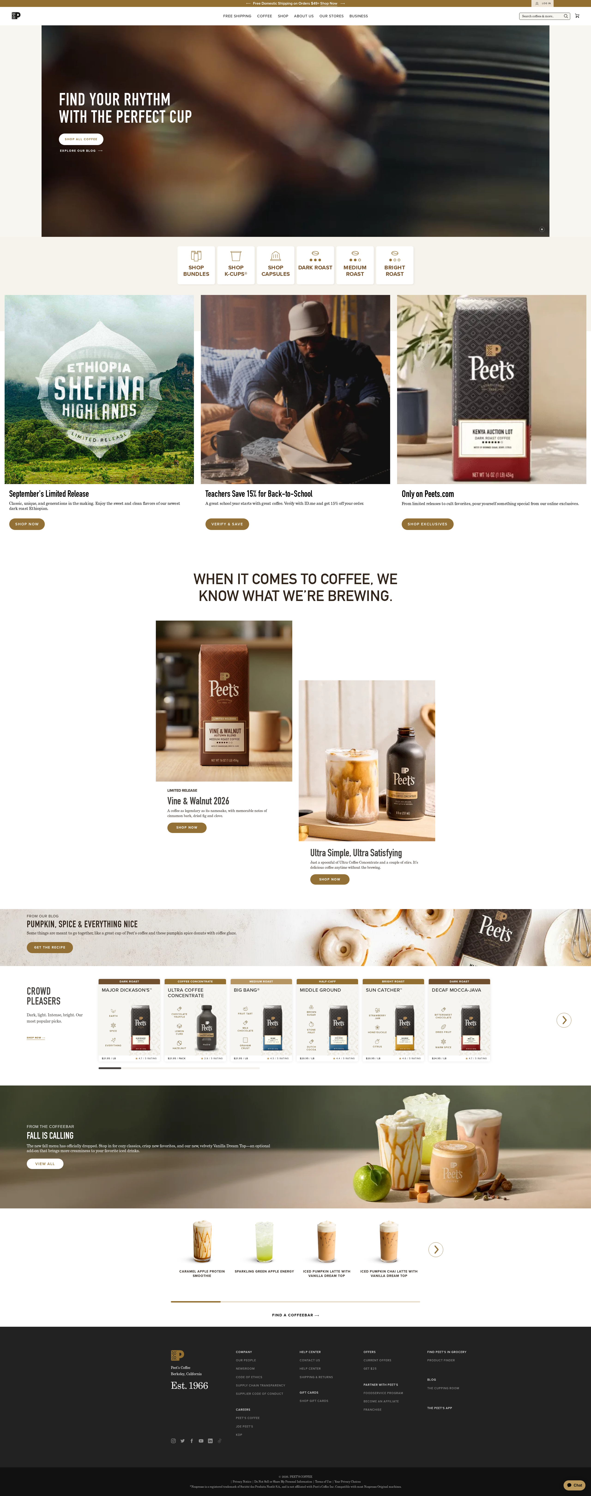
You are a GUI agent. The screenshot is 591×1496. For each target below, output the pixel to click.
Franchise (373, 1409)
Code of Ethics (249, 1377)
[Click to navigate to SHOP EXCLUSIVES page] (491, 389)
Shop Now (328, 3)
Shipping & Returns (316, 1377)
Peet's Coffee (248, 1418)
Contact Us (310, 1360)
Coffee (264, 16)
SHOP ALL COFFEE (81, 139)
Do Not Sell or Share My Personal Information (282, 1482)
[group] (295, 3)
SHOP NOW (330, 879)
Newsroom (245, 1368)
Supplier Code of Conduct (259, 1394)
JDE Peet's (244, 1426)
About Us (304, 16)
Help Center (310, 1368)
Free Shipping (237, 16)
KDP (239, 1435)
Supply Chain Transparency (260, 1385)
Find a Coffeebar (293, 1315)
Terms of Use (322, 1482)
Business (359, 16)
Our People (246, 1360)
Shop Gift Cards (314, 1401)
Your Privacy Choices (346, 1482)
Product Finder (441, 1360)
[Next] (564, 1020)
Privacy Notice (241, 1482)
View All (45, 1163)
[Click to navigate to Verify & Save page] (295, 389)
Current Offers (378, 1360)
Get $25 (370, 1368)
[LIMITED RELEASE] (224, 701)
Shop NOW (187, 827)
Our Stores (332, 16)
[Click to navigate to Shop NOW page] (99, 389)
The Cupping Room (443, 1388)
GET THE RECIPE (50, 947)
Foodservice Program (383, 1393)
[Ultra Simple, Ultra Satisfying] (367, 760)
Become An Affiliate (381, 1401)
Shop (283, 16)
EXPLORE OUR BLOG (78, 151)
